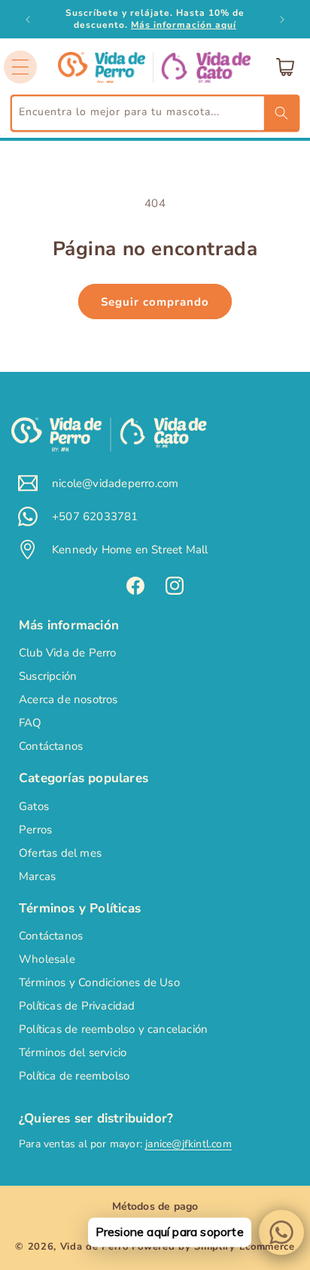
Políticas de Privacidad (77, 1005)
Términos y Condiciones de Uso (99, 982)
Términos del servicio (72, 1052)
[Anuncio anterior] (27, 19)
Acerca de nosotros (68, 699)
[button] (20, 67)
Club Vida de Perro (68, 652)
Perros (35, 829)
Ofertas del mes (60, 852)
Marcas (37, 876)
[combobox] (155, 113)
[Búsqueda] (281, 112)
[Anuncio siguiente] (282, 19)
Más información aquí (183, 25)
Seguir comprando (155, 301)
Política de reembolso (74, 1075)
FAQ (30, 722)
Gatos (34, 806)
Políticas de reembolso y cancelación (113, 1029)
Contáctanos (51, 746)
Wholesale (47, 959)
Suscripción (48, 676)
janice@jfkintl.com (188, 1144)
